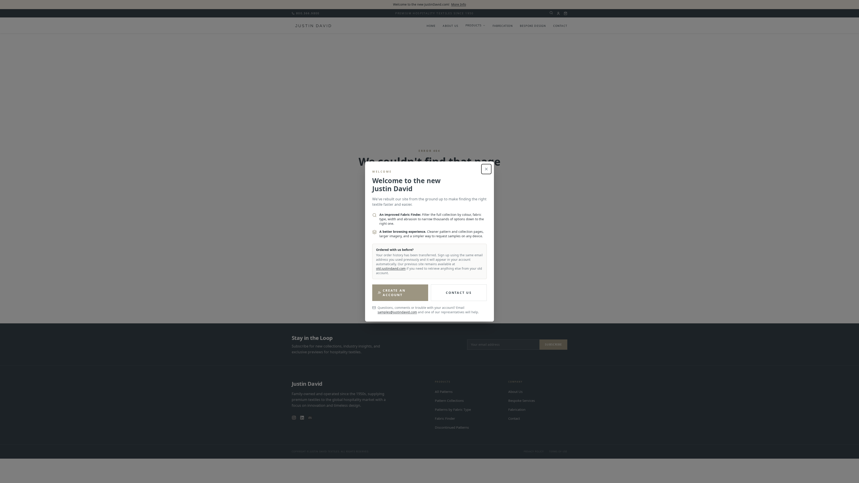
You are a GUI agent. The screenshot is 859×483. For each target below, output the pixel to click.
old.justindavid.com (391, 268)
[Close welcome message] (486, 169)
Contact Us (459, 292)
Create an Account (394, 292)
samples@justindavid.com (397, 312)
